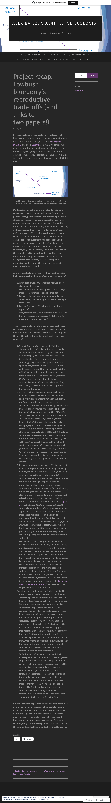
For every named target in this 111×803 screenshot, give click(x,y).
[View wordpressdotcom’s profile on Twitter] (77, 90)
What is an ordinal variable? (56, 771)
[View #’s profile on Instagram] (79, 90)
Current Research (36, 55)
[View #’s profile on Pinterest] (81, 90)
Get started (72, 2)
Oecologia (36, 145)
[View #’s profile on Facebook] (75, 90)
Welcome (20, 55)
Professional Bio (80, 60)
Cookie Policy (45, 799)
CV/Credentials (79, 55)
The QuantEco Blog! (58, 55)
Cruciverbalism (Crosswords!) (29, 60)
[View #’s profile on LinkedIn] (82, 90)
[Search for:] (86, 75)
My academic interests (58, 60)
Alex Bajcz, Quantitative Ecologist (55, 23)
